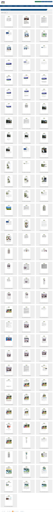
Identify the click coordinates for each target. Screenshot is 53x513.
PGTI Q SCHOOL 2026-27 (38, 1)
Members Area (50, 1)
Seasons (2, 12)
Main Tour (43, 1)
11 (14, 511)
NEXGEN (46, 1)
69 (22, 511)
